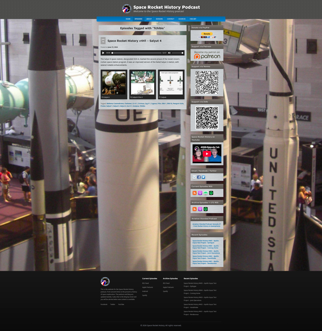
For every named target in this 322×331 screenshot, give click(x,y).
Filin (159, 103)
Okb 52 (169, 103)
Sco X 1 (129, 106)
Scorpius (136, 106)
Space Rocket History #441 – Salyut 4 (135, 40)
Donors (159, 19)
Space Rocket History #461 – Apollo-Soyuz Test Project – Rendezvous (206, 262)
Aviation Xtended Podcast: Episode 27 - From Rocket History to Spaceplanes (207, 225)
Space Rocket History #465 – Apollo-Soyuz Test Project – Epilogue (206, 242)
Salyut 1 (109, 106)
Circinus (141, 103)
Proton (103, 106)
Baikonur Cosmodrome (115, 103)
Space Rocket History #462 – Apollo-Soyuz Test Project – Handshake (206, 257)
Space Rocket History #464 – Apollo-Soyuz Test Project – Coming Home (206, 247)
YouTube (121, 304)
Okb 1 (164, 103)
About (149, 19)
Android (145, 291)
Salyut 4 (123, 106)
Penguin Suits (178, 103)
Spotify (144, 295)
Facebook (104, 304)
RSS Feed (145, 283)
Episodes (138, 19)
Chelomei (128, 103)
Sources (182, 19)
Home (128, 19)
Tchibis (142, 106)
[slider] (136, 53)
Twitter (112, 304)
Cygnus (154, 103)
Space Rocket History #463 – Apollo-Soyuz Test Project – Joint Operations (206, 252)
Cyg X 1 (147, 103)
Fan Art (193, 19)
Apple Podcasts (147, 287)
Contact (170, 19)
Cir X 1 (134, 103)
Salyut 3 (116, 106)
